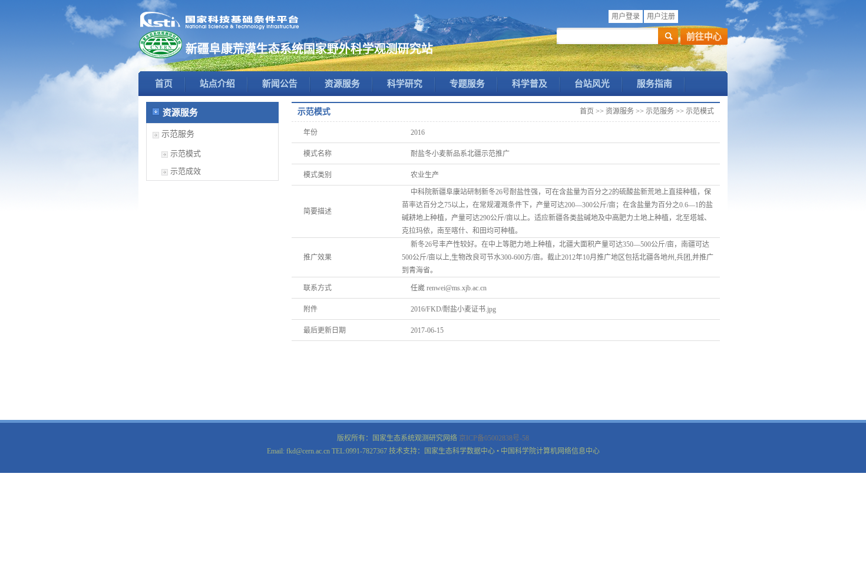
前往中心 (704, 36)
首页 (164, 83)
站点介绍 (217, 83)
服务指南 (654, 83)
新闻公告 (280, 83)
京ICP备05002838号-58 (494, 438)
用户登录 (626, 16)
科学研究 (404, 83)
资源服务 (342, 83)
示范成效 (185, 171)
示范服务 (177, 134)
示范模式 (185, 153)
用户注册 (661, 16)
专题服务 (467, 83)
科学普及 (529, 83)
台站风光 (592, 83)
